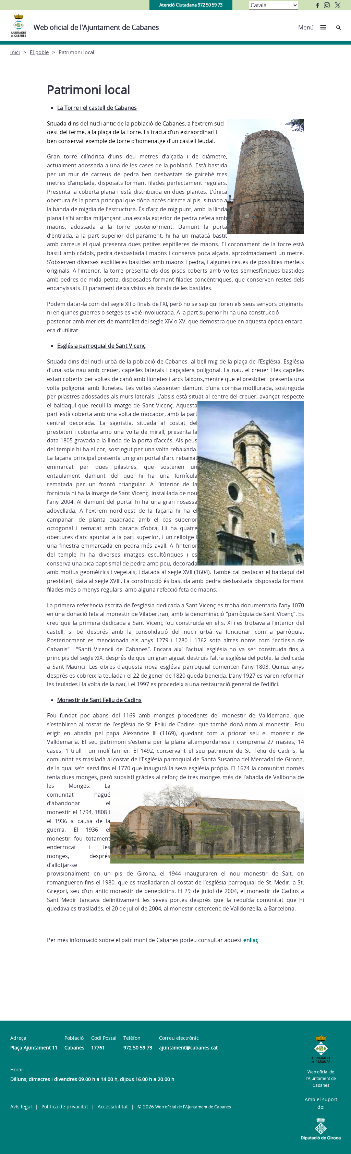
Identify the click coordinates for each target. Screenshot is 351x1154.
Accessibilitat (113, 1106)
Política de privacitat (64, 1106)
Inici (15, 52)
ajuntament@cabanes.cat (188, 1047)
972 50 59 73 (137, 1047)
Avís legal (21, 1106)
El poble (39, 52)
